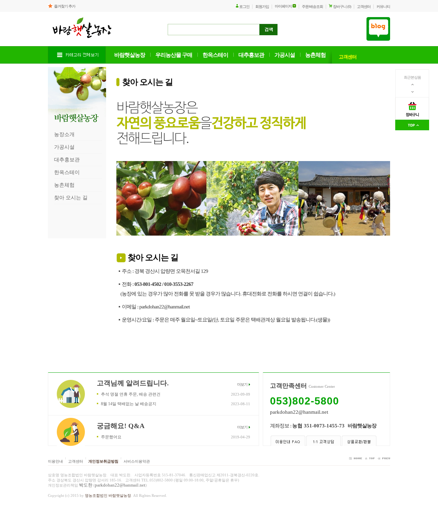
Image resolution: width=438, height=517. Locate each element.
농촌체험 (64, 185)
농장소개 (64, 134)
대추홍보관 (67, 159)
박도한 (85, 485)
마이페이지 (283, 6)
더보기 (242, 384)
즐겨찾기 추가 (64, 6)
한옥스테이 (67, 172)
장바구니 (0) (342, 6)
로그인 (244, 6)
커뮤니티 (383, 6)
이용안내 (55, 461)
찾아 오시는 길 (71, 197)
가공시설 (64, 147)
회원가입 (262, 6)
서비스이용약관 (137, 461)
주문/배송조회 (312, 6)
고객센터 (364, 6)
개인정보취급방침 (103, 461)
